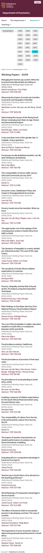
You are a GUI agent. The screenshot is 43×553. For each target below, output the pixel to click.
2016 (27, 43)
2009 (35, 51)
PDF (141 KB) (15, 319)
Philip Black (24, 523)
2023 (20, 35)
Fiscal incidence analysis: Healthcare (16, 344)
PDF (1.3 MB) (15, 185)
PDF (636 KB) (15, 92)
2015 (34, 43)
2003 (35, 60)
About (4, 20)
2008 (20, 56)
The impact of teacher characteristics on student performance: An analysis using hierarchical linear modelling (18, 439)
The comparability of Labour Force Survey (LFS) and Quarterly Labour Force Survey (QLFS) (19, 419)
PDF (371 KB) (15, 412)
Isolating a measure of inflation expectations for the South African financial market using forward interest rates (20, 399)
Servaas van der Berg (26, 107)
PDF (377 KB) (15, 488)
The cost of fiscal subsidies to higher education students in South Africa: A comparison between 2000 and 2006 (21, 326)
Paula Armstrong (8, 299)
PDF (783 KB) (15, 354)
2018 (35, 39)
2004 (28, 60)
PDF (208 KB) (15, 452)
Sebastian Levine (8, 107)
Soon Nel (20, 241)
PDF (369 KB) (15, 432)
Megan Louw (26, 218)
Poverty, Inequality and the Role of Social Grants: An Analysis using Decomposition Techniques (18, 288)
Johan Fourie (6, 261)
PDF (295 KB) (15, 281)
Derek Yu (5, 183)
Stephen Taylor (7, 543)
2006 (35, 56)
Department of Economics (16, 13)
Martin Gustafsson (9, 89)
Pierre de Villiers (8, 165)
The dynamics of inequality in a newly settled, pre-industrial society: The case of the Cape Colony (20, 251)
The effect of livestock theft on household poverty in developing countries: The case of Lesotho (20, 513)
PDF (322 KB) (15, 392)
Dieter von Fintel (20, 130)
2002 (20, 64)
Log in (38, 2)
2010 (27, 51)
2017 (20, 43)
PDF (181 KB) (15, 167)
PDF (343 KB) (15, 470)
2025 (27, 31)
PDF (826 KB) (15, 112)
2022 (28, 35)
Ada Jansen (25, 369)
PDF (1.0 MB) (15, 223)
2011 (19, 51)
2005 (20, 60)
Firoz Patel (22, 89)
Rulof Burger (6, 130)
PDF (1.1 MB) (15, 132)
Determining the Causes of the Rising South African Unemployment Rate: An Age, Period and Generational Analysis (20, 119)
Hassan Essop (7, 316)
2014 (20, 47)
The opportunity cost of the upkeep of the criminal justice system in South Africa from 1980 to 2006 (19, 230)
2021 (35, 35)
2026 (20, 31)
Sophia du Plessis (22, 147)
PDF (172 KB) (15, 243)
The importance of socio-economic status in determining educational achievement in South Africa (21, 533)
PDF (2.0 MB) (15, 505)
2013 (27, 47)
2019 (27, 39)
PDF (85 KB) (15, 374)
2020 (20, 39)
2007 (28, 56)
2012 (34, 47)
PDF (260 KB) (15, 339)
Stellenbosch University (17, 552)
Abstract (5, 92)
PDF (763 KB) (15, 203)
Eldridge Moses (20, 316)
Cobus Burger (22, 299)
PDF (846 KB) (15, 545)
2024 (35, 31)
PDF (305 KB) (15, 150)
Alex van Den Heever (10, 352)
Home (3, 69)
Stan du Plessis (7, 147)
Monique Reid (7, 278)
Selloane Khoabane (9, 523)
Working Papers (8, 31)
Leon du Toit (6, 200)
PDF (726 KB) (15, 263)
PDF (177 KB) (15, 525)
